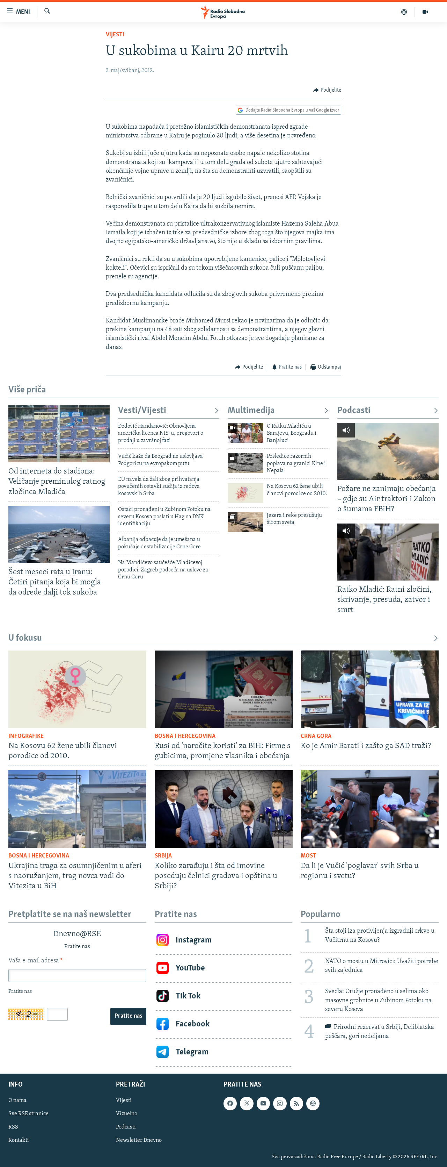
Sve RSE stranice (28, 1114)
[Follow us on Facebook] (230, 1103)
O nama (17, 1100)
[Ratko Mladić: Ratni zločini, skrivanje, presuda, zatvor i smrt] (388, 552)
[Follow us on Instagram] (279, 1103)
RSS (13, 1127)
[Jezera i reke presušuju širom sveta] (245, 522)
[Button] (327, 90)
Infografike (26, 736)
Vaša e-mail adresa (35, 961)
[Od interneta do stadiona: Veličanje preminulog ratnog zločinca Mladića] (59, 433)
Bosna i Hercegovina (185, 736)
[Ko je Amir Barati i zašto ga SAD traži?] (370, 689)
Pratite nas (128, 1016)
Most (308, 856)
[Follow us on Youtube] (263, 1103)
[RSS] (296, 1103)
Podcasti (354, 410)
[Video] (425, 12)
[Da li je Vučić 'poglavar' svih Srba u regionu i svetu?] (370, 809)
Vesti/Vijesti (142, 410)
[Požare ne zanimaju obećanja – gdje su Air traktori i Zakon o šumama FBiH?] (388, 451)
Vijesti (115, 35)
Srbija (163, 856)
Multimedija (251, 410)
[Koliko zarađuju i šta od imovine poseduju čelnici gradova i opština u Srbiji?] (224, 809)
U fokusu (25, 638)
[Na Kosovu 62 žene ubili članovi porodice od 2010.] (245, 493)
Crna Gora (316, 736)
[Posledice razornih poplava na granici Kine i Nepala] (245, 463)
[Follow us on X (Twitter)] (246, 1103)
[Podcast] (404, 12)
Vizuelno (126, 1114)
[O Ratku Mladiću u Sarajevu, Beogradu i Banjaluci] (245, 433)
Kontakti (18, 1140)
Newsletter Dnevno (139, 1140)
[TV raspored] (313, 1103)
